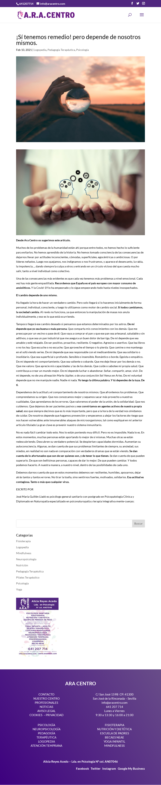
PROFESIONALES (46, 702)
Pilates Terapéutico (27, 577)
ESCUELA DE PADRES (114, 733)
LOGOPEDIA (46, 741)
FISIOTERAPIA (114, 725)
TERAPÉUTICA (46, 737)
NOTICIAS (46, 706)
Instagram (109, 768)
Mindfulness (23, 553)
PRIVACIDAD (54, 715)
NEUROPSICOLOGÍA (46, 729)
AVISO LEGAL (46, 711)
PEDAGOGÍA (46, 733)
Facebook (83, 768)
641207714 (26, 3)
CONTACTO (46, 694)
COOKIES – (37, 715)
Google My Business (131, 768)
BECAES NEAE (114, 737)
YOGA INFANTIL (114, 741)
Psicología (82, 49)
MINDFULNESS (114, 745)
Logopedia (40, 49)
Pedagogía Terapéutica (61, 49)
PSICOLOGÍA (46, 725)
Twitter (96, 768)
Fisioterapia (23, 541)
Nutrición (22, 565)
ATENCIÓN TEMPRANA (46, 745)
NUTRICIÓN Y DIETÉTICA (114, 729)
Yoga (19, 589)
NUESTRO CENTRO (46, 698)
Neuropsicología (26, 559)
